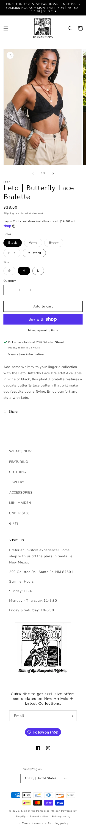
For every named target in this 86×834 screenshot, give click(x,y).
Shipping (8, 213)
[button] (6, 28)
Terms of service (32, 823)
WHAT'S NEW (20, 451)
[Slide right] (53, 174)
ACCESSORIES (21, 492)
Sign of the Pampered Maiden (40, 811)
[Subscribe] (72, 716)
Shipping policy (58, 823)
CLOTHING (17, 472)
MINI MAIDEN (20, 503)
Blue (14, 254)
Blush (56, 243)
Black (12, 242)
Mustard (34, 253)
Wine (35, 243)
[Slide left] (33, 174)
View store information (26, 354)
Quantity (9, 281)
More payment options (43, 330)
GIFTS (14, 523)
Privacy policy (61, 816)
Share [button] (13, 411)
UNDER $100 (19, 513)
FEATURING (18, 462)
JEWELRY (16, 482)
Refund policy (39, 816)
